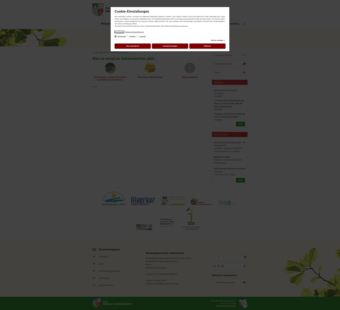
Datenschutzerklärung (134, 32)
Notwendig (121, 37)
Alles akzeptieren (132, 46)
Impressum (119, 32)
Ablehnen (207, 46)
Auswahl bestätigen (170, 46)
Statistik (142, 37)
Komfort (132, 37)
